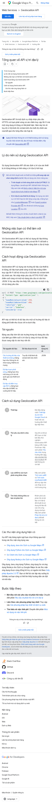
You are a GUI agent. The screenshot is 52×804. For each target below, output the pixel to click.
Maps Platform (28, 3)
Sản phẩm (15, 41)
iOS (3, 718)
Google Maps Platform (30, 41)
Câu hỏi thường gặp (9, 692)
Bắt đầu (8, 16)
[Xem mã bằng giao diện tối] (44, 290)
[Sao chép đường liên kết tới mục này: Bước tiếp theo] (23, 588)
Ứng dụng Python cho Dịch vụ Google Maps (25, 550)
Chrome (5, 767)
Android (5, 714)
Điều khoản (6, 793)
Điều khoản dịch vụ (9, 748)
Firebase (5, 771)
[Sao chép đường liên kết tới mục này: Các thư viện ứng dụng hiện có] (37, 532)
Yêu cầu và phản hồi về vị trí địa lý (29, 598)
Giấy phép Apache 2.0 (30, 642)
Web (3, 722)
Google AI (5, 779)
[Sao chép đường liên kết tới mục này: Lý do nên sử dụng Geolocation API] (4, 159)
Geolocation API (30, 10)
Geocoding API (20, 144)
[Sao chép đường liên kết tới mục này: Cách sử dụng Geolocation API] (44, 401)
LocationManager (21, 202)
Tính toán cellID (40, 475)
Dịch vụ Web (6, 726)
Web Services (9, 10)
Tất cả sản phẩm (8, 783)
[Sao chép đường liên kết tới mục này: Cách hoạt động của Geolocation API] (8, 260)
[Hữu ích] (38, 49)
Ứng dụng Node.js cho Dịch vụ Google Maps (25, 559)
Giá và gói (5, 736)
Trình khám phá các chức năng (13, 696)
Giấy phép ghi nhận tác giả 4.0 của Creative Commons (20, 639)
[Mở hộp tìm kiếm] (37, 2)
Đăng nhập (45, 3)
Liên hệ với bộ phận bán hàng (30, 16)
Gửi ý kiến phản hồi (12, 54)
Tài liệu (43, 41)
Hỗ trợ (4, 744)
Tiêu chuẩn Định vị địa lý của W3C (29, 217)
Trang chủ (5, 41)
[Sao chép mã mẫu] (48, 290)
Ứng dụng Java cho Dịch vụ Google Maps (24, 545)
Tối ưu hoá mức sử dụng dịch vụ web (16, 703)
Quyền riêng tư (18, 793)
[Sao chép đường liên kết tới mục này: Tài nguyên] (16, 329)
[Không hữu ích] (42, 49)
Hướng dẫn (36, 44)
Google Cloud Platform (10, 775)
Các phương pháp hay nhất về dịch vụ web (27, 605)
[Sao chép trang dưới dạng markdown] (12, 64)
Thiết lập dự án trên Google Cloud (40, 414)
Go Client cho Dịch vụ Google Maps (22, 555)
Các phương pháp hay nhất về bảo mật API (18, 699)
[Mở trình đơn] (3, 3)
